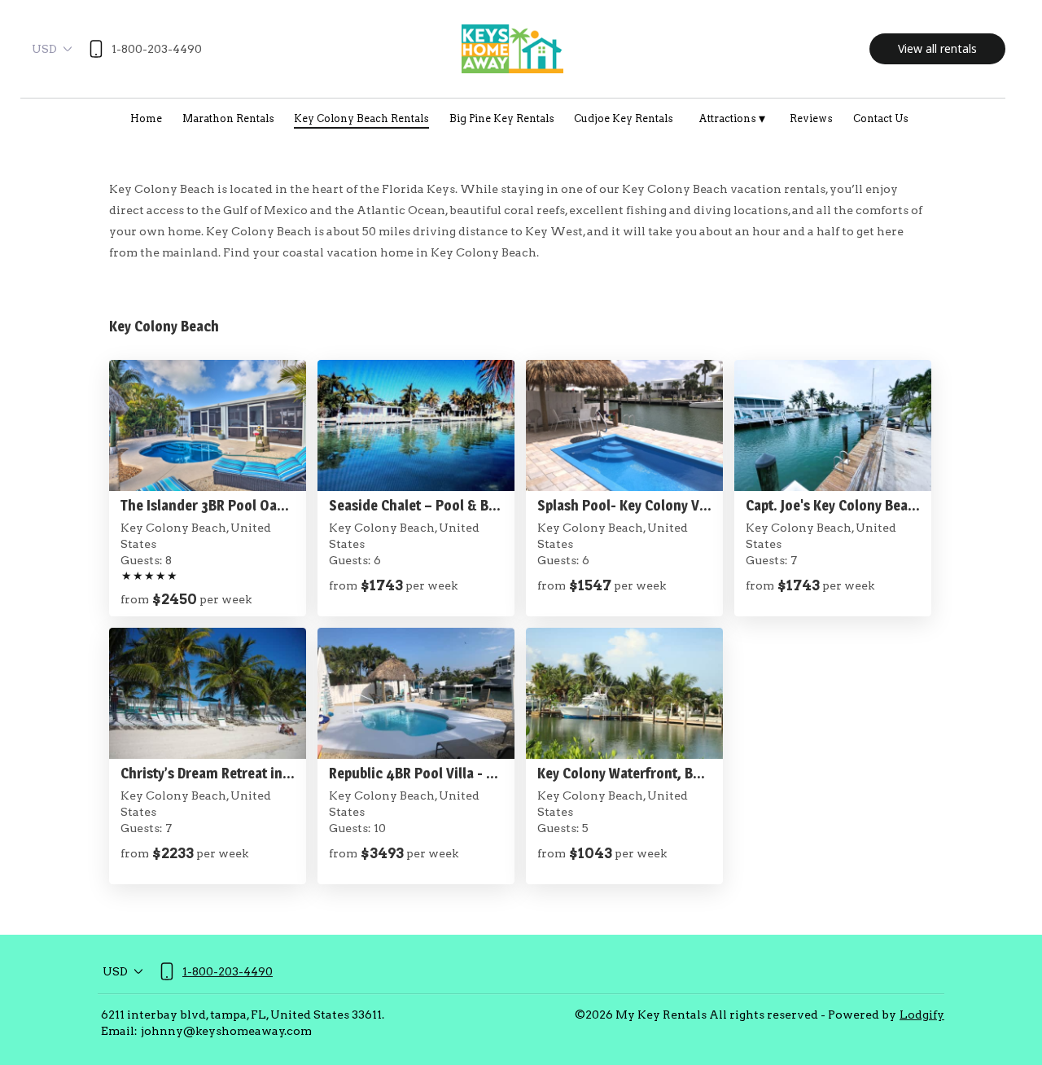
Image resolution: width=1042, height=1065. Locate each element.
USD (44, 48)
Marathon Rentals (228, 118)
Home (146, 118)
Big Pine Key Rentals (501, 118)
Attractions (731, 118)
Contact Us (880, 118)
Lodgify (922, 1014)
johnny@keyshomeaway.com (226, 1030)
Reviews (811, 118)
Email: (119, 1030)
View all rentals (937, 48)
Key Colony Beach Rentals (361, 118)
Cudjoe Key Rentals (623, 118)
